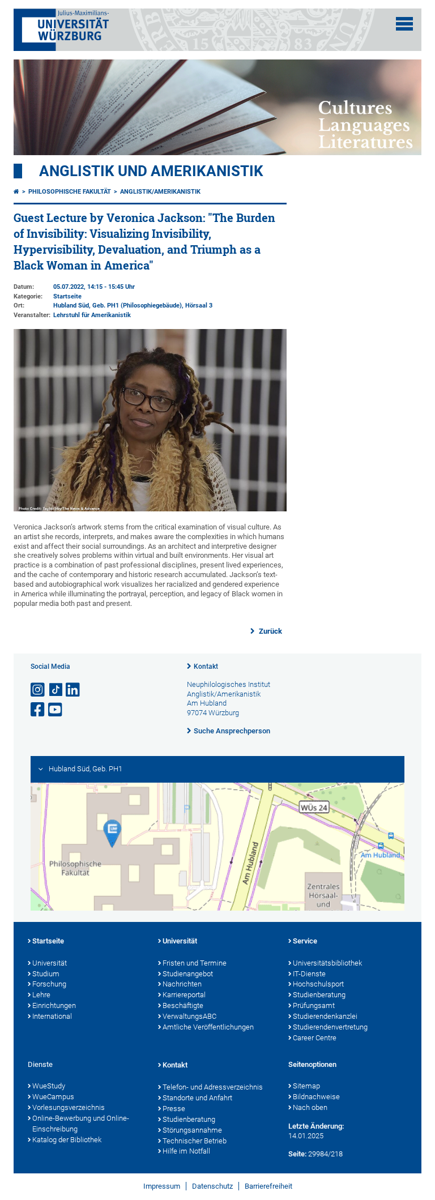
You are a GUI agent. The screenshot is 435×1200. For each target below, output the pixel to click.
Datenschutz (212, 1186)
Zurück (269, 631)
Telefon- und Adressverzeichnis (213, 1087)
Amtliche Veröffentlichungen (208, 1027)
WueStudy (48, 1086)
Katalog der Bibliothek (66, 1139)
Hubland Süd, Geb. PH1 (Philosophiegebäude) (117, 305)
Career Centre (314, 1038)
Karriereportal (184, 994)
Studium (45, 974)
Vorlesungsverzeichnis (68, 1107)
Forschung (49, 984)
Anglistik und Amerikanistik (151, 171)
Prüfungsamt (314, 1005)
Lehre (41, 994)
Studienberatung (319, 994)
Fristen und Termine (195, 963)
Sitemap (306, 1086)
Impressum (161, 1186)
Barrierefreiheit (268, 1186)
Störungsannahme (192, 1130)
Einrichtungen (54, 1005)
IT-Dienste (309, 974)
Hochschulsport (318, 984)
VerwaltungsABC (189, 1016)
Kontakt (206, 667)
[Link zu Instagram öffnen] (38, 690)
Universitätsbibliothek (327, 963)
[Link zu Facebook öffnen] (38, 710)
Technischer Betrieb (195, 1141)
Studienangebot (188, 974)
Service (305, 941)
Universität (49, 963)
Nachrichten (182, 984)
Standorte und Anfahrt (197, 1098)
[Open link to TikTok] (56, 690)
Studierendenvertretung (330, 1027)
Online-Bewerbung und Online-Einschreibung (80, 1123)
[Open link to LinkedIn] (74, 690)
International (52, 1016)
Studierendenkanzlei (325, 1016)
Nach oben (310, 1107)
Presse (174, 1108)
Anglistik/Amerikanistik (160, 191)
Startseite (48, 941)
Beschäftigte (183, 1005)
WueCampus (53, 1096)
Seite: (297, 1154)
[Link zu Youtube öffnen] (56, 710)
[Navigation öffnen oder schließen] (404, 24)
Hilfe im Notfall (186, 1151)
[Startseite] (16, 191)
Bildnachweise (316, 1096)
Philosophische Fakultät (69, 191)
